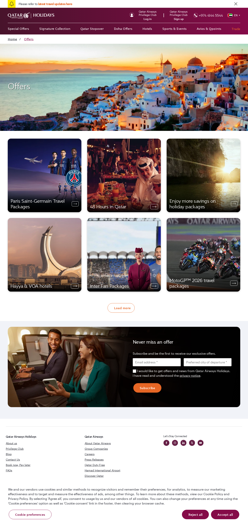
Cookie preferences (30, 515)
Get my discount (88, 307)
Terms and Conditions (111, 290)
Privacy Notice (91, 295)
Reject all (195, 515)
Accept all (225, 515)
